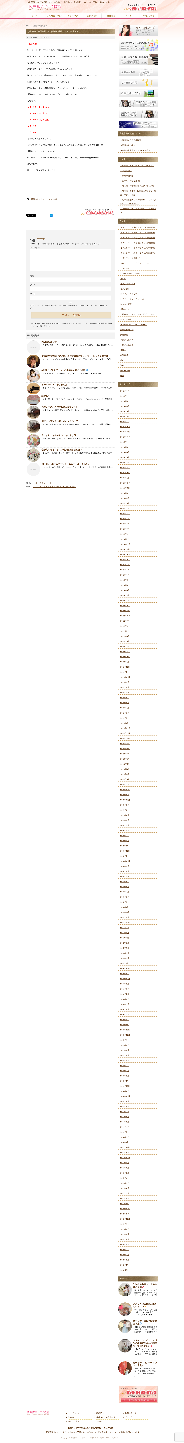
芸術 (122, 361)
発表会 (123, 350)
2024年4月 (125, 524)
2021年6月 (124, 698)
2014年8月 (124, 1107)
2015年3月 (124, 1071)
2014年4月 (124, 1127)
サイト (33, 294)
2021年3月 (124, 713)
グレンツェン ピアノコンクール (134, 263)
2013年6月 (124, 1178)
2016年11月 (124, 974)
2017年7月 (124, 938)
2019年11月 (124, 795)
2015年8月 (124, 1045)
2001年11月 (125, 1270)
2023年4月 (125, 585)
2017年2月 (124, 958)
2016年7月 (124, 994)
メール (33, 285)
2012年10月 (125, 1219)
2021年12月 (125, 667)
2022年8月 (125, 626)
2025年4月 (125, 463)
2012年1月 (124, 1265)
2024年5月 (125, 519)
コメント (35, 248)
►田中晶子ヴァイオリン (130, 181)
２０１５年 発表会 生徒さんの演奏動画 (137, 233)
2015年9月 (124, 1040)
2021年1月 (124, 723)
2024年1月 (124, 539)
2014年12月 (125, 1086)
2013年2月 (124, 1199)
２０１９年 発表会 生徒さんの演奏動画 (137, 253)
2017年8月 (124, 933)
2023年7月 (124, 570)
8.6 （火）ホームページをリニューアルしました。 (65, 464)
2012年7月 (124, 1234)
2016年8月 (124, 989)
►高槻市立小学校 (127, 145)
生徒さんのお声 (126, 340)
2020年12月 (125, 728)
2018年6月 (124, 882)
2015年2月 (124, 1076)
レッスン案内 (73, 1422)
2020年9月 (125, 744)
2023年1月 (124, 601)
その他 (123, 279)
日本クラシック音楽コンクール (133, 325)
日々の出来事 (126, 320)
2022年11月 (125, 611)
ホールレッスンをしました (54, 385)
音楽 (122, 376)
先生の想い (72, 1418)
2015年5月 (124, 1061)
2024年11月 (125, 488)
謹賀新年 (45, 396)
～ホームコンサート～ (43, 483)
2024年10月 (125, 493)
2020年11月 (125, 734)
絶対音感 (124, 355)
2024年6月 (125, 514)
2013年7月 (124, 1173)
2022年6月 (125, 636)
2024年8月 (125, 504)
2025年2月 (125, 473)
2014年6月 (124, 1117)
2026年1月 (124, 422)
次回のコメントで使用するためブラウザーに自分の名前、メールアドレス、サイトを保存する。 (68, 307)
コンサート (125, 269)
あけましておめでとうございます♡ (58, 435)
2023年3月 (125, 590)
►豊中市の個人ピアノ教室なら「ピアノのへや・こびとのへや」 (138, 202)
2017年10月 (125, 923)
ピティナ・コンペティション (132, 299)
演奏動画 (124, 335)
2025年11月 (125, 432)
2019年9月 (124, 805)
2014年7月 (124, 1112)
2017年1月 (124, 964)
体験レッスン (126, 309)
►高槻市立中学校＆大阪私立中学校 (135, 151)
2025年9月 (125, 442)
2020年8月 (125, 749)
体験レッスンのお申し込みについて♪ (59, 407)
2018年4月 (124, 892)
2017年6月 (124, 943)
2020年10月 (125, 739)
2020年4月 (125, 769)
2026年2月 (125, 417)
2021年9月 (124, 682)
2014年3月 (124, 1132)
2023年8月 (125, 565)
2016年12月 (125, 969)
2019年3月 (124, 836)
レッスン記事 (126, 304)
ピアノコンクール (127, 284)
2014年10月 (125, 1096)
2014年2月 (124, 1137)
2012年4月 (124, 1250)
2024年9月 (125, 498)
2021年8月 (124, 688)
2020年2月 (125, 780)
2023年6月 (125, 575)
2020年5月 (125, 764)
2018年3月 (124, 897)
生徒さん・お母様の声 (105, 1418)
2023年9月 (125, 560)
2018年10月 (125, 861)
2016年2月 (124, 1020)
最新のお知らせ (37, 199)
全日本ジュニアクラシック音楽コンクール (138, 315)
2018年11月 (124, 856)
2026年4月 (125, 406)
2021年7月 (124, 693)
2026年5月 (125, 401)
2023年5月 (125, 580)
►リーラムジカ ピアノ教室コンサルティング (138, 210)
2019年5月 (124, 826)
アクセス (100, 1422)
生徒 (55, 199)
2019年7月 (124, 815)
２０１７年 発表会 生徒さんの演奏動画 (137, 243)
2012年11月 (124, 1214)
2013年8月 (124, 1168)
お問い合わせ (130, 1413)
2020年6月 (125, 759)
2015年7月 (124, 1050)
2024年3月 (125, 529)
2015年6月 (124, 1056)
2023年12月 (125, 544)
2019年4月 (124, 831)
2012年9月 (124, 1224)
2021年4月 (124, 708)
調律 (122, 366)
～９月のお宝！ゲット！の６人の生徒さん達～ (54, 487)
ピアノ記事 (125, 289)
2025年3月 (125, 468)
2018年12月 (125, 851)
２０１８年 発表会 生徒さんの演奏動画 (137, 248)
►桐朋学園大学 (126, 176)
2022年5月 (125, 642)
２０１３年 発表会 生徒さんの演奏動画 (137, 228)
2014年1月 (124, 1142)
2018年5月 (124, 887)
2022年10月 (125, 616)
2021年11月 (124, 672)
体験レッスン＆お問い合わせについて (59, 421)
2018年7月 (124, 877)
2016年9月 (124, 984)
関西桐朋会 (125, 371)
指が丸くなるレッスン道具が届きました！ (61, 450)
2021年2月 (124, 718)
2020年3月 (125, 774)
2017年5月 (124, 948)
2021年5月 (124, 703)
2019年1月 (124, 846)
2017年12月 (125, 912)
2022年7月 (124, 631)
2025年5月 (125, 458)
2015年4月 (124, 1066)
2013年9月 (124, 1163)
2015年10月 (125, 1035)
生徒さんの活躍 (126, 345)
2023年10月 (125, 555)
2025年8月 (125, 447)
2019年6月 (124, 820)
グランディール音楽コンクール (133, 258)
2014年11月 (124, 1091)
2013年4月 (124, 1188)
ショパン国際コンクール (130, 274)
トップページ (73, 1413)
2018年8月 (124, 872)
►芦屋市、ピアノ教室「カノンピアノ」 (137, 166)
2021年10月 (125, 677)
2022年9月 (125, 621)
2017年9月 (124, 928)
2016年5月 (124, 1004)
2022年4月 (125, 647)
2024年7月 (124, 509)
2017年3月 (124, 953)
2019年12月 (125, 790)
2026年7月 (124, 396)
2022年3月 (125, 652)
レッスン (48, 199)
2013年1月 (124, 1204)
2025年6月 (125, 452)
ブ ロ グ (128, 1418)
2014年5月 (124, 1122)
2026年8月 (125, 391)
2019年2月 (124, 841)
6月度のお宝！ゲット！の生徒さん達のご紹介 (63, 370)
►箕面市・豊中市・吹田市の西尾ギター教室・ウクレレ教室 (138, 193)
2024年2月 (125, 534)
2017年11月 (124, 918)
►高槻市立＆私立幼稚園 (130, 140)
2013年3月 (124, 1194)
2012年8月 (124, 1229)
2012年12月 (125, 1209)
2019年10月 (125, 800)
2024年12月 (125, 483)
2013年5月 (124, 1183)
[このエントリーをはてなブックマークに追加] (51, 215)
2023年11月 (125, 550)
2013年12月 (125, 1148)
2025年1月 (124, 478)
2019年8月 (124, 810)
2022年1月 (124, 662)
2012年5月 (124, 1245)
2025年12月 (125, 427)
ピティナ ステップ (128, 294)
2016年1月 (124, 1025)
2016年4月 (124, 1010)
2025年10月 (125, 437)
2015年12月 (125, 1030)
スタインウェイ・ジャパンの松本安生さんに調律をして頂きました (145, 1343)
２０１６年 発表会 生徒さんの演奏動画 (137, 238)
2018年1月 (124, 907)
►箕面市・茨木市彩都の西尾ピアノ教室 (137, 186)
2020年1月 (124, 785)
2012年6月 (124, 1240)
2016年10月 (125, 979)
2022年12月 (125, 606)
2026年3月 (125, 412)
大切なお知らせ (49, 342)
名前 (32, 276)
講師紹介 (100, 1413)
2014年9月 (124, 1102)
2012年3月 (124, 1255)
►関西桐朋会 (126, 171)
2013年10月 (125, 1158)
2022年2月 (125, 657)
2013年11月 (124, 1153)
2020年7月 (125, 754)
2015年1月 (124, 1081)
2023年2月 (125, 596)
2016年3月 (124, 1015)
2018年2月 (124, 902)
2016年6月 (124, 999)
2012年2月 (124, 1260)
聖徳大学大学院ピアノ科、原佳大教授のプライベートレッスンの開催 (74, 356)
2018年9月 (124, 866)
